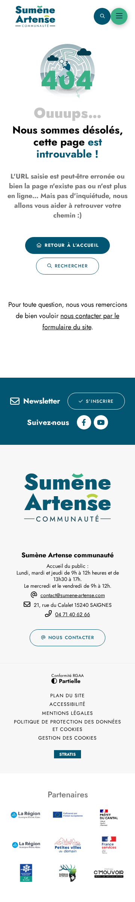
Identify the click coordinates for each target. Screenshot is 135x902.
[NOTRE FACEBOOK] (84, 422)
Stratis (67, 754)
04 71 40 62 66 (72, 614)
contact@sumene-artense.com (72, 595)
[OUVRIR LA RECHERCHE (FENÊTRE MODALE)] (102, 16)
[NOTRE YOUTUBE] (100, 422)
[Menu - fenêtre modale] (119, 16)
